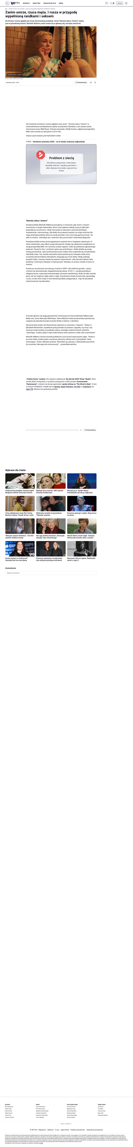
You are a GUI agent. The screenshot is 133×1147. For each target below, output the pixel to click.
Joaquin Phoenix (9, 1117)
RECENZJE (26, 3)
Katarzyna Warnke (103, 1115)
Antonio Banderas (71, 1111)
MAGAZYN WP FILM (50, 3)
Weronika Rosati (71, 1113)
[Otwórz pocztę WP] (106, 3)
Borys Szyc (100, 1113)
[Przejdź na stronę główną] (7, 5)
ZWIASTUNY (36, 3)
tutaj (41, 1143)
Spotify (57, 387)
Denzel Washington (72, 1115)
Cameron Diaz (101, 1111)
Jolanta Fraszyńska (41, 1113)
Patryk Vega (8, 1108)
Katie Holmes (8, 1111)
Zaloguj (119, 3)
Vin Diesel (100, 1108)
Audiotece (87, 387)
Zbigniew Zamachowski (42, 1111)
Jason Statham (40, 1117)
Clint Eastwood (9, 1106)
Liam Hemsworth (40, 1106)
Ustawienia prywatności (94, 1130)
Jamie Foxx (8, 1115)
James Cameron (71, 1106)
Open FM (29, 389)
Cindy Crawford (71, 1117)
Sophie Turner (8, 1113)
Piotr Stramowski (40, 1108)
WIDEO (61, 3)
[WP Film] (17, 3)
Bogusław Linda (71, 1108)
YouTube (77, 387)
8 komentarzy (82, 82)
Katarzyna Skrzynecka (42, 1115)
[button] (112, 3)
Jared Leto (100, 1106)
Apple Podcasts (67, 387)
